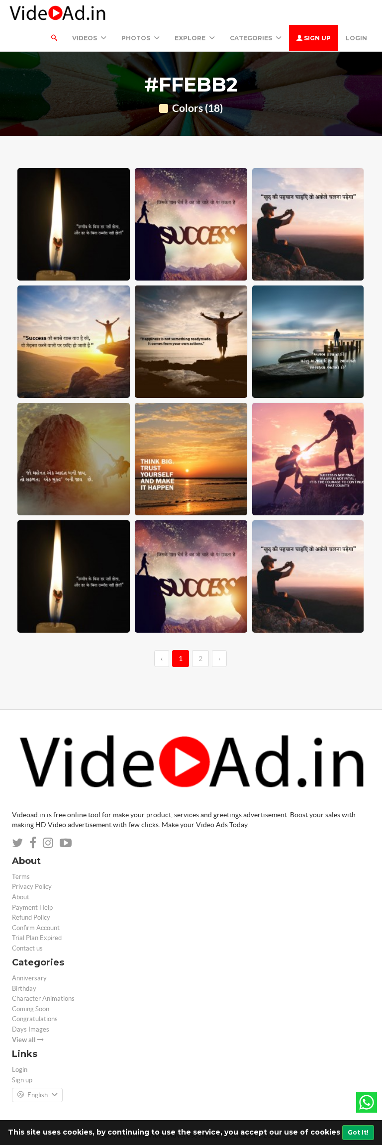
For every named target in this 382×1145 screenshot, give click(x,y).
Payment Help (32, 907)
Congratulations (35, 1019)
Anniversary (29, 978)
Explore (191, 38)
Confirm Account (36, 928)
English (37, 1095)
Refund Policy (31, 917)
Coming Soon (30, 1009)
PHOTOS (136, 38)
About (20, 897)
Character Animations (43, 998)
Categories (252, 38)
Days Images (30, 1029)
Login (356, 38)
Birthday (24, 988)
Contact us (27, 948)
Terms (21, 876)
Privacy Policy (32, 886)
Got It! (358, 1132)
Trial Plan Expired (37, 938)
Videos (85, 38)
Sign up (316, 38)
